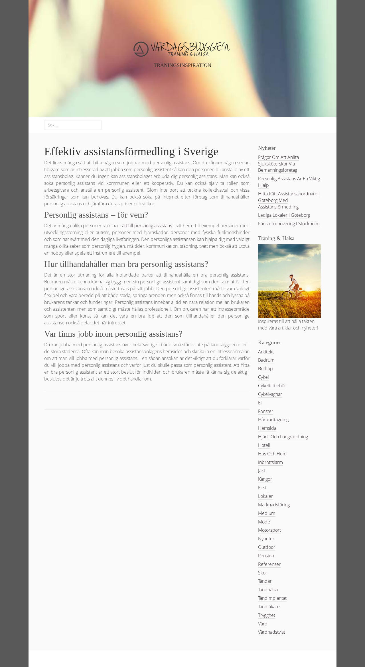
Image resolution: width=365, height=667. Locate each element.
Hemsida (267, 428)
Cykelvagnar (270, 394)
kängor (265, 479)
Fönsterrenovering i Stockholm (289, 223)
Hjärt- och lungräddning (283, 436)
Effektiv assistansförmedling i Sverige (131, 151)
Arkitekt (266, 352)
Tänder (265, 581)
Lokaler (265, 496)
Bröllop (265, 368)
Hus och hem (272, 454)
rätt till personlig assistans (146, 225)
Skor (262, 573)
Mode (264, 522)
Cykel (263, 377)
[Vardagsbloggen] (182, 54)
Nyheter (266, 538)
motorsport (269, 530)
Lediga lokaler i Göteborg (284, 215)
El (260, 403)
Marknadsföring (274, 505)
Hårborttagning (273, 419)
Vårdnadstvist (271, 632)
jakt (261, 470)
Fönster (265, 411)
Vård (262, 624)
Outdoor (266, 547)
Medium (266, 513)
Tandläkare (269, 606)
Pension (266, 556)
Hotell (264, 445)
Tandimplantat (272, 598)
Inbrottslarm (270, 462)
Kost (262, 487)
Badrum (266, 360)
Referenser (269, 564)
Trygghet (266, 615)
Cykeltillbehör (272, 385)
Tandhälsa (268, 589)
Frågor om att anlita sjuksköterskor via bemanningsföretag (278, 163)
